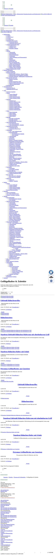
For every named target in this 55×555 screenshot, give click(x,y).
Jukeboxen (8, 178)
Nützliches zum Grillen (14, 165)
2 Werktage (8, 343)
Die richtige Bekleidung (14, 220)
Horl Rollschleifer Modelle (18, 133)
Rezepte (2, 506)
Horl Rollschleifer (13, 132)
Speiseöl (11, 265)
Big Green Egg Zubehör (14, 177)
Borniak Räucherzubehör (12, 190)
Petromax (5, 191)
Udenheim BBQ (15, 272)
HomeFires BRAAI (10, 170)
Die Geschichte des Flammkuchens (8, 509)
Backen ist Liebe (13, 61)
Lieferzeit (3, 529)
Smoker (5, 182)
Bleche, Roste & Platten (14, 65)
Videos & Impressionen (14, 84)
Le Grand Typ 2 (10, 39)
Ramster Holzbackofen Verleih (13, 68)
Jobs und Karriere (5, 490)
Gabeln (16, 248)
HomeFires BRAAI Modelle (15, 172)
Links (2, 534)
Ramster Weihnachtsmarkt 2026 (16, 82)
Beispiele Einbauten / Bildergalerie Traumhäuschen (20, 76)
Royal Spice (15, 269)
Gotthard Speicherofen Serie (12, 44)
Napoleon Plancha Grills (14, 102)
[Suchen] (14, 11)
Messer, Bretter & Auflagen (15, 158)
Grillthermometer (13, 164)
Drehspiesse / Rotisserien (14, 144)
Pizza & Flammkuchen (14, 62)
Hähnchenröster (7, 317)
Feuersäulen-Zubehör (14, 169)
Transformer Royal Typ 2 (15, 43)
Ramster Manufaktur (8, 70)
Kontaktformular (10, 85)
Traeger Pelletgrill (13, 94)
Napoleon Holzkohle (14, 103)
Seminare (5, 278)
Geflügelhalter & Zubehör (15, 148)
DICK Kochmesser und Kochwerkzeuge (21, 247)
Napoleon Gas (12, 100)
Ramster (11, 264)
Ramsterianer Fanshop (11, 276)
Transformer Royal (13, 42)
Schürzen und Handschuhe (15, 163)
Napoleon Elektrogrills (14, 104)
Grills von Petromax (10, 192)
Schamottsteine (12, 53)
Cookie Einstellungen (5, 536)
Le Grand (8, 38)
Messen (11, 80)
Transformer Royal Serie (11, 40)
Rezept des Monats (5, 505)
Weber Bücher (12, 116)
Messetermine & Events (11, 77)
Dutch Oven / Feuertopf (14, 145)
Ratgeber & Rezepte (10, 72)
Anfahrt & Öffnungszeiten (6, 533)
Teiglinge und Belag (13, 274)
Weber (7, 111)
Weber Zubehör (12, 114)
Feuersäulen (9, 167)
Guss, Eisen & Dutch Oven (12, 193)
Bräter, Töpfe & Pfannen (14, 66)
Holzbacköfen (6, 34)
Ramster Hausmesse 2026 (15, 81)
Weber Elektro (12, 113)
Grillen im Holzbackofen (14, 63)
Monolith (8, 117)
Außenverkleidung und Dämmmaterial (18, 57)
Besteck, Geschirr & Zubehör (15, 140)
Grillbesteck (12, 150)
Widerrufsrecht (20, 552)
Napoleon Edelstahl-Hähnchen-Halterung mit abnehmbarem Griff (25, 334)
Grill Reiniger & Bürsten (14, 151)
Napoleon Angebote (10, 91)
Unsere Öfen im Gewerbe (6, 520)
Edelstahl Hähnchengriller (10, 300)
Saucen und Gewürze (14, 266)
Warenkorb (13, 6)
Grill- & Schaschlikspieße (15, 154)
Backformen (12, 139)
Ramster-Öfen (4, 491)
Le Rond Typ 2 (9, 37)
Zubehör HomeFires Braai (15, 173)
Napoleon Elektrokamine (14, 109)
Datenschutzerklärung (30, 552)
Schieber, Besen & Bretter (15, 67)
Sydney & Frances (16, 270)
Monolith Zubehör (13, 119)
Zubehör (8, 51)
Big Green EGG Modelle (15, 176)
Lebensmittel (9, 262)
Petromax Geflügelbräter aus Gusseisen (15, 369)
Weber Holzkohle (13, 112)
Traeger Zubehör (13, 95)
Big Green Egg (9, 174)
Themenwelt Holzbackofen (12, 201)
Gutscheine (8, 275)
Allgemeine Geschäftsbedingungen (8, 552)
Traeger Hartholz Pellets (14, 98)
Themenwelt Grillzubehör (12, 221)
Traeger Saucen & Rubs (14, 97)
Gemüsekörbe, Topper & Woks (16, 149)
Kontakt (2, 532)
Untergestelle (12, 52)
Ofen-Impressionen (5, 521)
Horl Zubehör (15, 135)
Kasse (10, 7)
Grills (4, 90)
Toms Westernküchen (11, 122)
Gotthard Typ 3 (12, 47)
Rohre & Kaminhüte (13, 54)
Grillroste (11, 153)
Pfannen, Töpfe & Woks (14, 159)
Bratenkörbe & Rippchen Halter (16, 141)
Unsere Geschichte (10, 71)
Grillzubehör (9, 130)
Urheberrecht (44, 552)
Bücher (8, 260)
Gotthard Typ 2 (12, 46)
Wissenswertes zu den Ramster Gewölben (18, 75)
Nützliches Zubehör (13, 211)
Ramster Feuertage (13, 79)
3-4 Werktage (8, 309)
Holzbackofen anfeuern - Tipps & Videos (18, 74)
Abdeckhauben (12, 136)
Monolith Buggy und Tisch (15, 121)
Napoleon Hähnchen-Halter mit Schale (15, 352)
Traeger (8, 93)
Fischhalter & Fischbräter (15, 146)
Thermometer (12, 60)
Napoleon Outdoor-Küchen (15, 107)
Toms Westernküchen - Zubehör (16, 125)
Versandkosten (15, 307)
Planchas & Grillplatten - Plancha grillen (18, 162)
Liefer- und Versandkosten (7, 530)
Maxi (7, 49)
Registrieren (13, 1)
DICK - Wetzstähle (16, 249)
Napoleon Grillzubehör (14, 108)
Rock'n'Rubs (15, 267)
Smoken (11, 58)
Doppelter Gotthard (13, 48)
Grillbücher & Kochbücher (15, 142)
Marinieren (11, 156)
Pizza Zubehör (12, 160)
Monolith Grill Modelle (14, 118)
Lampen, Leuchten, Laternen (12, 195)
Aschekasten (12, 56)
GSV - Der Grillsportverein (15, 131)
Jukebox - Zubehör (13, 181)
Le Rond (8, 35)
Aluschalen (11, 137)
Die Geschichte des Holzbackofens (8, 507)
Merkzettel (20, 4)
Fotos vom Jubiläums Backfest (7, 519)
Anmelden (9, 3)
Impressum (37, 552)
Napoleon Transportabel (14, 105)
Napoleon (8, 99)
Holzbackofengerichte (6, 504)
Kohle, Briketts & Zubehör (15, 155)
